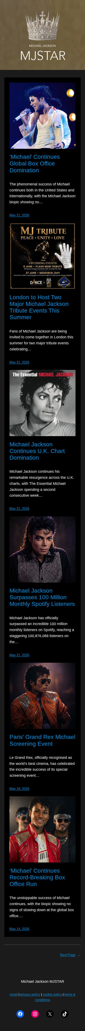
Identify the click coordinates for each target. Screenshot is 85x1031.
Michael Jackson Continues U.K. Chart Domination (37, 451)
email (14, 994)
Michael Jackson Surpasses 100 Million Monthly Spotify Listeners (42, 597)
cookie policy (52, 994)
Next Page (70, 955)
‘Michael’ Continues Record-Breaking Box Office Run (37, 877)
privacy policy (30, 994)
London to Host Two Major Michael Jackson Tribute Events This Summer (39, 307)
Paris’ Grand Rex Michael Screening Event (42, 740)
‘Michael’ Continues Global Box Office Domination (34, 163)
